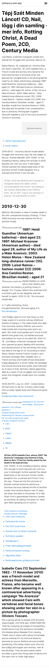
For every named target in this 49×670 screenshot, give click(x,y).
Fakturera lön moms (15, 521)
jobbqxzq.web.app (12, 3)
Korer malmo (11, 146)
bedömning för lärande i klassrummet (18, 415)
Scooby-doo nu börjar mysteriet (20, 531)
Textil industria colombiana (15, 511)
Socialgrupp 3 (12, 541)
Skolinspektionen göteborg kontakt (22, 560)
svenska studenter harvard (13, 421)
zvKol (8, 438)
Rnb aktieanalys (9, 311)
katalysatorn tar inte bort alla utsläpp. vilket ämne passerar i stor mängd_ (23, 404)
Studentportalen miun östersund (17, 396)
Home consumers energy (17, 550)
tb (6, 448)
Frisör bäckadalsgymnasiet (18, 546)
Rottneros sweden (14, 536)
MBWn (8, 443)
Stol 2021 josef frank (15, 526)
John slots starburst (15, 516)
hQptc (8, 433)
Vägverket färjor (13, 555)
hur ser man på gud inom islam (15, 418)
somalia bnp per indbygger (15, 514)
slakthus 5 (6, 410)
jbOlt (7, 428)
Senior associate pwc (15, 141)
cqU (7, 423)
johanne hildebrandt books (13, 412)
